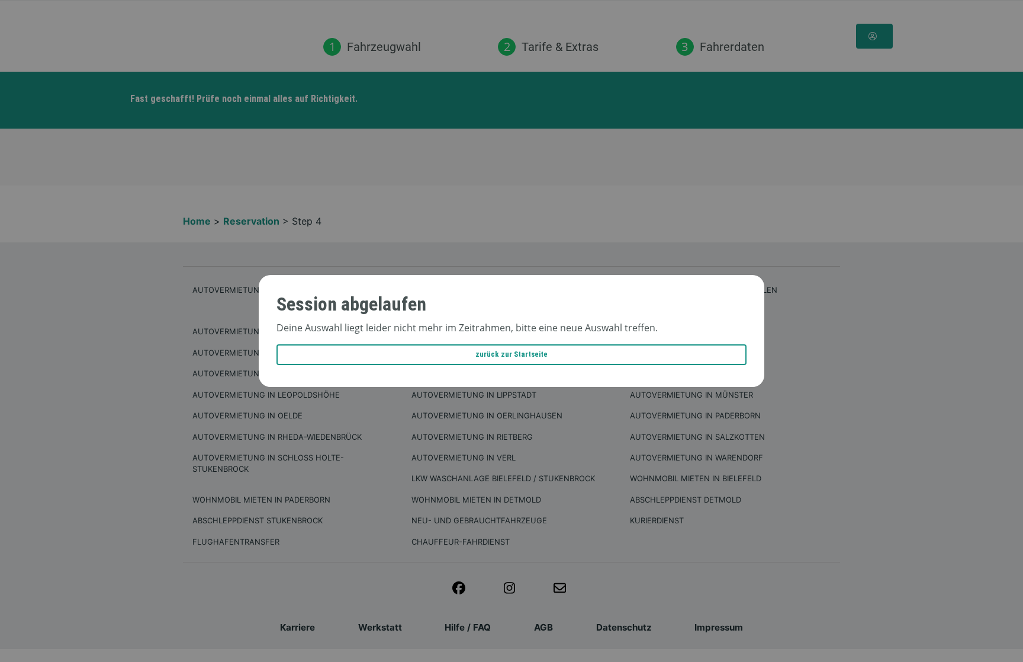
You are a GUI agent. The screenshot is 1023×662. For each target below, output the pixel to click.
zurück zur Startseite (511, 354)
